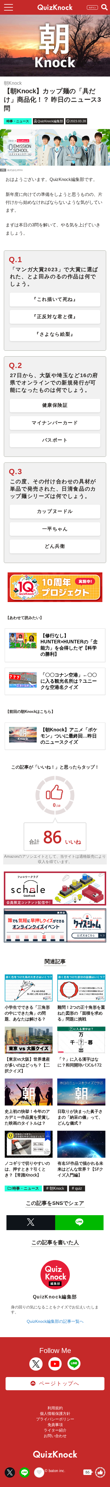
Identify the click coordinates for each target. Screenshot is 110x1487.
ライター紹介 (55, 1430)
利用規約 (55, 1408)
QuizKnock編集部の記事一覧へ (55, 1321)
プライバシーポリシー (55, 1419)
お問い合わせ (55, 1436)
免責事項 (55, 1424)
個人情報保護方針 (55, 1413)
